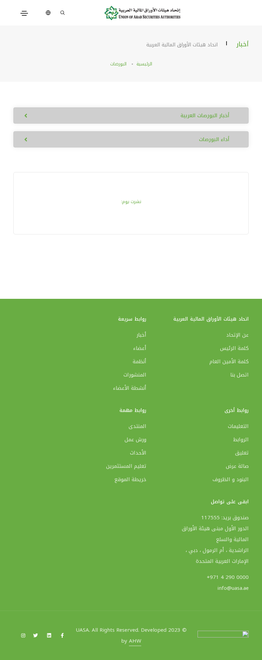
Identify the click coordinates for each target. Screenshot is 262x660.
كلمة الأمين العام (229, 361)
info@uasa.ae (233, 588)
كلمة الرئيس (234, 348)
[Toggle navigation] (24, 13)
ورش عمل (135, 439)
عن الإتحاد (237, 335)
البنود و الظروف (231, 479)
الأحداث (138, 453)
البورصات (118, 64)
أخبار (141, 335)
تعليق (242, 453)
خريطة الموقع (130, 479)
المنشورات (134, 375)
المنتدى (137, 426)
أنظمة (139, 361)
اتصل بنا (239, 375)
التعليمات (238, 426)
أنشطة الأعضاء (129, 388)
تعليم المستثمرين (126, 466)
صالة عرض (237, 466)
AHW (135, 641)
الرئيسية (144, 64)
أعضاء (139, 348)
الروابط (241, 439)
